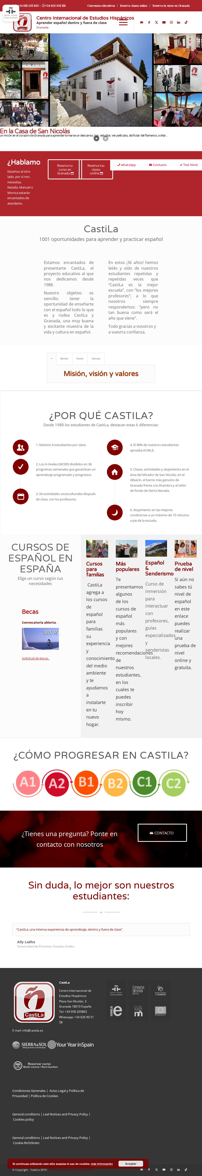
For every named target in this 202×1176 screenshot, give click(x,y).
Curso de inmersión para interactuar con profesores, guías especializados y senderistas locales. (160, 620)
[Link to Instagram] (171, 22)
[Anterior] (174, 928)
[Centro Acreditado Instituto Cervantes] (11, 13)
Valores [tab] (96, 358)
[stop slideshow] (105, 138)
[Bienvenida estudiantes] (186, 548)
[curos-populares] (127, 548)
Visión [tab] (80, 358)
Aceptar (130, 1163)
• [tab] (51, 358)
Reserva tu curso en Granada (171, 5)
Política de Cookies (44, 1096)
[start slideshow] (96, 138)
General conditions (26, 1114)
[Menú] (121, 22)
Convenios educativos (101, 5)
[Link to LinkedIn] (178, 22)
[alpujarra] (156, 548)
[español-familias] (97, 548)
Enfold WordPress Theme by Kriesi (71, 1170)
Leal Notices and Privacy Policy (66, 1114)
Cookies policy (23, 1119)
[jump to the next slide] (183, 92)
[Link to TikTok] (186, 22)
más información (102, 1164)
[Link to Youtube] (164, 22)
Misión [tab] (64, 358)
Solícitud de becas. (36, 658)
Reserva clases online (133, 5)
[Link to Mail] (141, 22)
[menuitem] (101, 5)
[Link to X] (156, 22)
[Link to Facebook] (149, 22)
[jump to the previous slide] (18, 92)
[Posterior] (185, 928)
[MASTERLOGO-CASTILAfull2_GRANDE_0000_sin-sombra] (22, 22)
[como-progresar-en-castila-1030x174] (101, 783)
